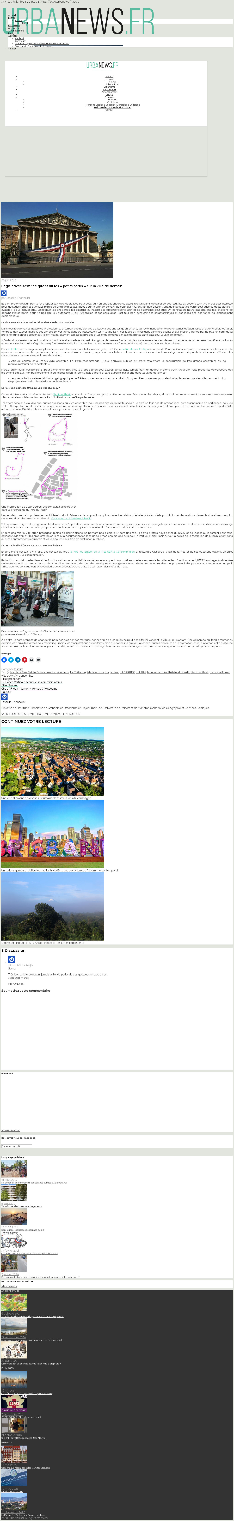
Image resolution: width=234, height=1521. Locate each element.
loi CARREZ (127, 672)
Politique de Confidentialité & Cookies (33, 46)
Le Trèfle (75, 672)
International (21, 23)
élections (63, 672)
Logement (112, 672)
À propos (12, 36)
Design (11, 33)
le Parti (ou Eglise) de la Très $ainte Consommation (103, 551)
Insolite (18, 669)
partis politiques (220, 672)
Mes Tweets (9, 1286)
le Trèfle (12, 349)
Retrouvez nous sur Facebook (18, 1138)
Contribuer (20, 41)
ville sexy (7, 675)
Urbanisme (14, 25)
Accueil (12, 15)
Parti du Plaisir (62, 394)
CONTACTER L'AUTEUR (65, 714)
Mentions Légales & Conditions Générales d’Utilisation (42, 43)
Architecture (14, 28)
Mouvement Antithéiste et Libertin (71, 518)
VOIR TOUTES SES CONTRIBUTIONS (25, 714)
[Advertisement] (106, 152)
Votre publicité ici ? (10, 1130)
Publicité (19, 38)
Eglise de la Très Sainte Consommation (31, 672)
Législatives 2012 (93, 672)
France (18, 20)
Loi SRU (141, 672)
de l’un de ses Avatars (134, 349)
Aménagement (16, 30)
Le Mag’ (12, 18)
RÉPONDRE (15, 983)
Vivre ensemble (23, 675)
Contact (12, 48)
